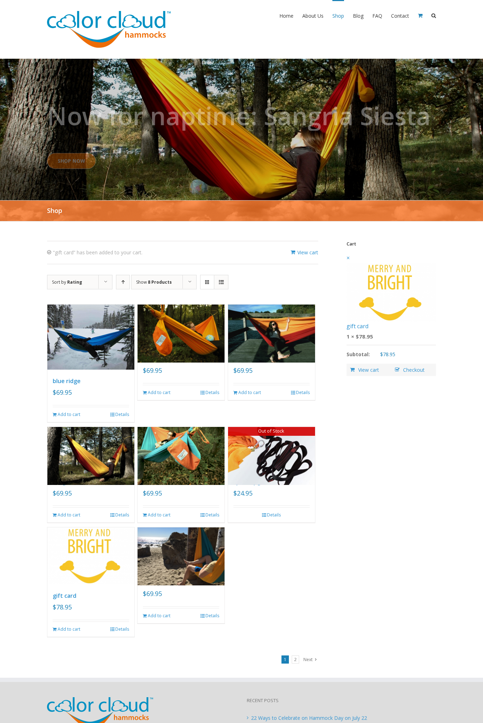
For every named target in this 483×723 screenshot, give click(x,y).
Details (122, 414)
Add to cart (69, 414)
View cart (307, 252)
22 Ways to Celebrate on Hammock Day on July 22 (309, 718)
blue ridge (67, 381)
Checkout (414, 369)
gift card (64, 596)
